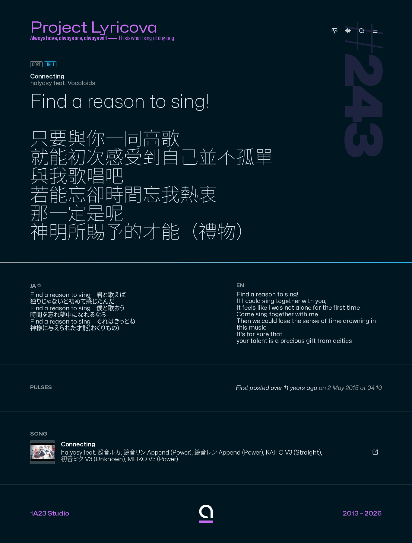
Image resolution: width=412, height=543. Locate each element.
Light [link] (50, 64)
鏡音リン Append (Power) (157, 452)
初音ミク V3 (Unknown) (93, 459)
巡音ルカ (109, 452)
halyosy (71, 452)
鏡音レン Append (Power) (228, 452)
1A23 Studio (49, 513)
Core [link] (36, 64)
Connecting (78, 444)
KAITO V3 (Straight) (293, 452)
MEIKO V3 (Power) (153, 459)
